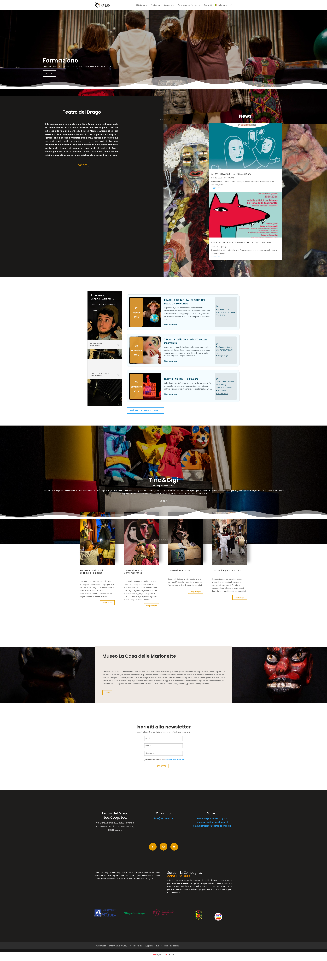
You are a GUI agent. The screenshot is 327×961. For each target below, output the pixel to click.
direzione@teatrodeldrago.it (212, 818)
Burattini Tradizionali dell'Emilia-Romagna (163, 492)
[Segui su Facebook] (153, 847)
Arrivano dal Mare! (71, 59)
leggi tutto (215, 187)
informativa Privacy (174, 759)
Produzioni (155, 5)
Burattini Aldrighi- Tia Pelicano (181, 379)
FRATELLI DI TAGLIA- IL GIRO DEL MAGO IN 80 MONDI (185, 301)
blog (224, 246)
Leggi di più (82, 164)
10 (172, 539)
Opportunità (229, 178)
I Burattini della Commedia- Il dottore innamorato (185, 341)
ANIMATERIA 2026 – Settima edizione (231, 173)
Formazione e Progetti (188, 5)
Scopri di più (107, 602)
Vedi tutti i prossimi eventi (145, 410)
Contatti (208, 5)
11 (174, 539)
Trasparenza (100, 946)
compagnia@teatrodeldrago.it (212, 822)
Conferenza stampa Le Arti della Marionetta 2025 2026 (241, 242)
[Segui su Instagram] (163, 847)
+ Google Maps (222, 355)
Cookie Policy (136, 946)
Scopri (49, 75)
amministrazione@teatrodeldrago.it (212, 825)
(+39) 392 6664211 (163, 818)
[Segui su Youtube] (174, 847)
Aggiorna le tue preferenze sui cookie (162, 946)
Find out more (170, 324)
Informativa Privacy (118, 946)
